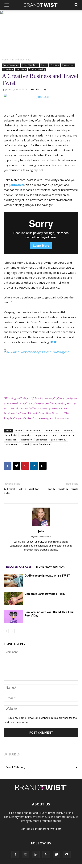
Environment (68, 65)
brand (18, 430)
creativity (26, 435)
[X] (16, 466)
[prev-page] (6, 631)
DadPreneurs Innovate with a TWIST (47, 575)
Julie (7, 89)
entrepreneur (67, 435)
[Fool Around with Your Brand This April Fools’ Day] (13, 617)
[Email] (43, 466)
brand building (33, 430)
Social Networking (37, 69)
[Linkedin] (34, 466)
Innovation (8, 69)
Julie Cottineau (58, 439)
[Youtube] (67, 854)
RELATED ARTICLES (18, 566)
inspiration (26, 439)
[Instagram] (25, 854)
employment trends (45, 435)
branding (68, 430)
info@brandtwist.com (48, 829)
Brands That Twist (30, 65)
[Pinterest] (25, 466)
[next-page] (12, 631)
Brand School (52, 430)
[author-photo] (41, 525)
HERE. (53, 342)
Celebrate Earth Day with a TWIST (46, 593)
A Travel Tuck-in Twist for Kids (21, 491)
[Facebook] (7, 466)
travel (26, 444)
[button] (6, 5)
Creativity (55, 65)
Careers (44, 65)
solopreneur (12, 444)
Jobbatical (16, 185)
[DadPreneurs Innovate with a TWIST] (13, 580)
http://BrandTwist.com (41, 537)
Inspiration (21, 69)
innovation (11, 439)
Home (5, 59)
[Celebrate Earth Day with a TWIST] (13, 598)
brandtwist (11, 435)
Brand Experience (21, 59)
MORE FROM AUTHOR (50, 566)
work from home (42, 444)
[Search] (76, 5)
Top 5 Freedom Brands (62, 489)
